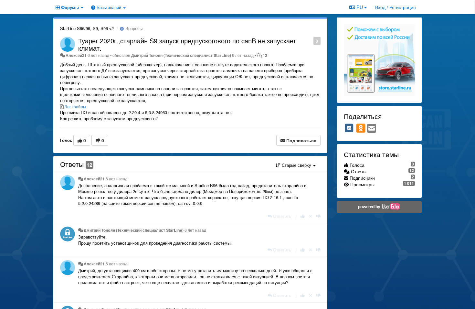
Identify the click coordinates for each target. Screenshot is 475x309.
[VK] (349, 128)
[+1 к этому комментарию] (303, 216)
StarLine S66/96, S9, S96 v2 (87, 28)
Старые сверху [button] (296, 165)
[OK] (360, 128)
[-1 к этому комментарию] (318, 216)
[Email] (371, 128)
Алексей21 (76, 55)
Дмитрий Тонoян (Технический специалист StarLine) (181, 55)
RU (359, 7)
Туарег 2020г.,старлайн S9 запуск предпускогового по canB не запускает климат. (187, 44)
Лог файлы (75, 106)
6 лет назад (116, 179)
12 (265, 55)
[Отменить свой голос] (310, 216)
